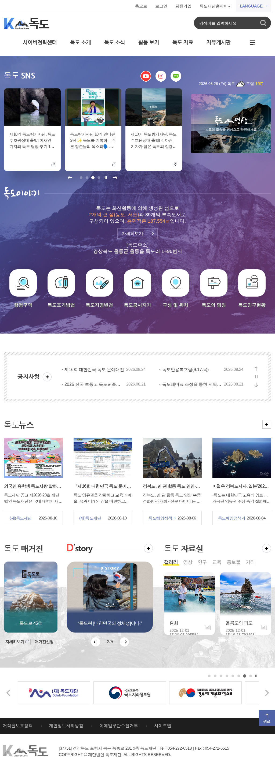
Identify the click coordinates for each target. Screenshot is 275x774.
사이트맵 (162, 725)
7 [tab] (245, 676)
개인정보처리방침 (66, 725)
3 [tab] (93, 177)
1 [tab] (81, 177)
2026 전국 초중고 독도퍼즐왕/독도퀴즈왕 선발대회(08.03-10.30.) (94, 384)
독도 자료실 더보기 (266, 546)
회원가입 (183, 6)
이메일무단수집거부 (118, 725)
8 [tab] (251, 676)
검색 (263, 23)
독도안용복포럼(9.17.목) (185, 369)
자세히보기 (14, 641)
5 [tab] (233, 676)
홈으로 (141, 6)
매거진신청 (44, 641)
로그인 (161, 6)
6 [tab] (239, 676)
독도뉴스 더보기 (266, 422)
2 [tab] (87, 177)
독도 (23, 548)
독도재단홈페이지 (216, 6)
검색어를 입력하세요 (218, 23)
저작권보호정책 (18, 725)
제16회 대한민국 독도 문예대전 (94, 369)
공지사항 (28, 376)
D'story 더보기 (148, 546)
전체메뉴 (253, 40)
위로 (262, 712)
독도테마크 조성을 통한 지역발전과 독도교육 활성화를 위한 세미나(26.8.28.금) (192, 384)
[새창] (54, 693)
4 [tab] (99, 177)
